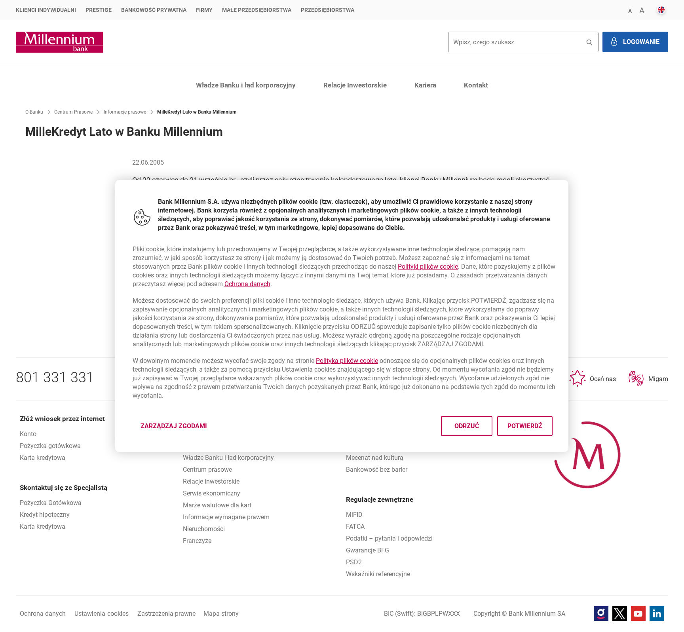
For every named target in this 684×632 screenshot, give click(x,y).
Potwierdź (525, 426)
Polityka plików (347, 360)
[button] (630, 10)
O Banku (34, 112)
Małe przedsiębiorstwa (256, 10)
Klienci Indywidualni (46, 10)
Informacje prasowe (125, 112)
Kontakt (476, 85)
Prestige (99, 10)
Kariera (425, 85)
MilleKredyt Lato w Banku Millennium (196, 112)
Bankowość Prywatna (153, 10)
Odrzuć (467, 426)
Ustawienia (101, 613)
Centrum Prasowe (73, 112)
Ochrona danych (247, 284)
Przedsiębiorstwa (327, 10)
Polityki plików (428, 266)
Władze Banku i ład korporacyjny (246, 85)
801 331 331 (55, 377)
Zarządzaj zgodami (179, 428)
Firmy (204, 10)
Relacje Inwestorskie (355, 85)
